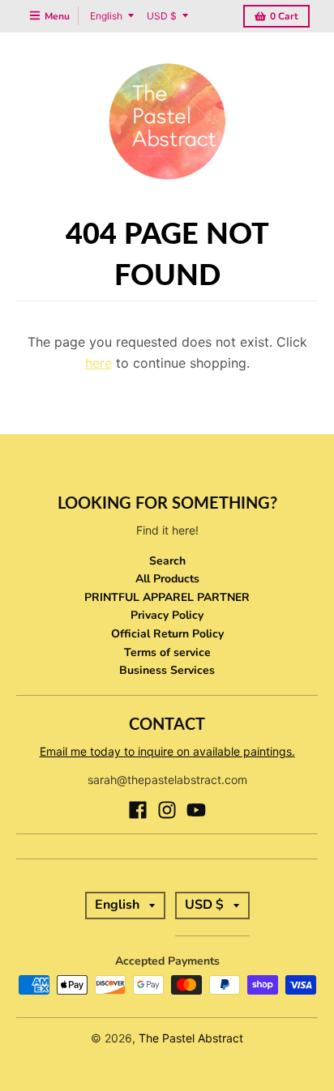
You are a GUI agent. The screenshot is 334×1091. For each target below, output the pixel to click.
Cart (284, 16)
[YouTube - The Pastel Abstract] (196, 810)
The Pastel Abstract (191, 1038)
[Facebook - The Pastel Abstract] (138, 810)
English (106, 16)
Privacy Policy (167, 615)
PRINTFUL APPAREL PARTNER (167, 597)
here (98, 363)
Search (167, 561)
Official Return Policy (167, 633)
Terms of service (167, 652)
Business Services (167, 670)
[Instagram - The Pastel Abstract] (167, 810)
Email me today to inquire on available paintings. (167, 751)
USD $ (162, 16)
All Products (167, 578)
